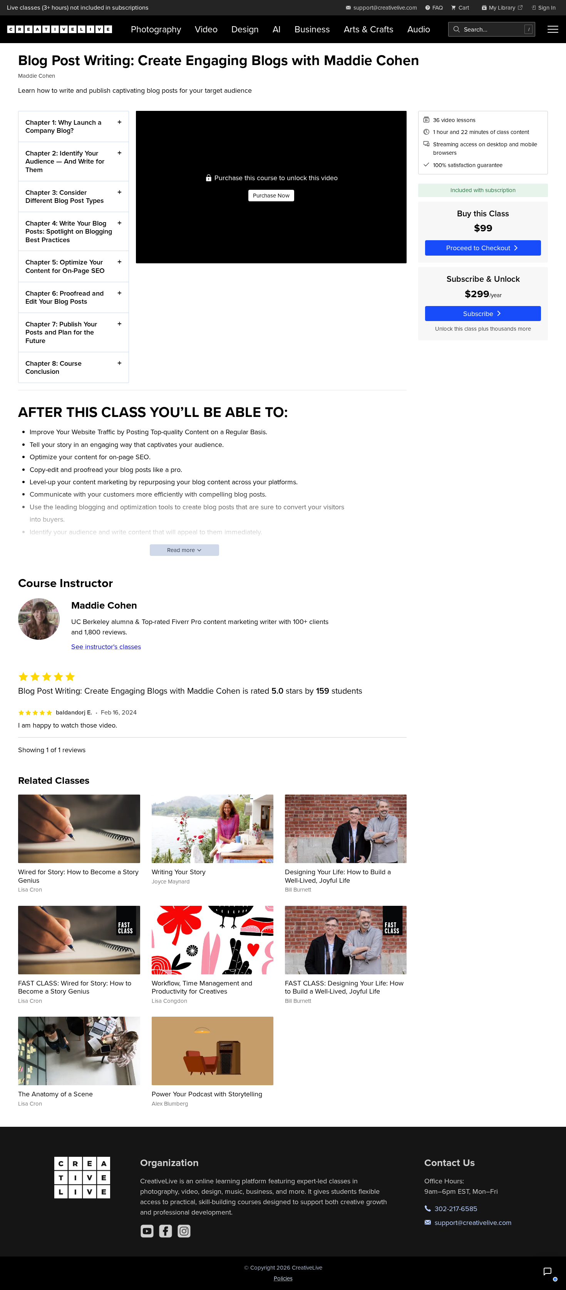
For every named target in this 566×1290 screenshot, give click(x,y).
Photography (156, 29)
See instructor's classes (106, 646)
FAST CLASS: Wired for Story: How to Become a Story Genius (74, 987)
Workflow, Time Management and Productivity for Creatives (202, 987)
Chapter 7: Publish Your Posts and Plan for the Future (61, 332)
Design (245, 29)
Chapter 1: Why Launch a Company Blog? (63, 126)
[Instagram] (184, 1231)
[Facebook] (165, 1231)
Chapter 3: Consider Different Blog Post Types (64, 196)
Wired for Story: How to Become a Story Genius (78, 876)
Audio (418, 29)
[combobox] (492, 29)
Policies (283, 1278)
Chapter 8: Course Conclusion (53, 367)
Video (206, 29)
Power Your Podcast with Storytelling (207, 1094)
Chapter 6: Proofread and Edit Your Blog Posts (64, 297)
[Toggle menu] (552, 29)
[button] (547, 1271)
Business (312, 29)
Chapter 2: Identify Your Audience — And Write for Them (64, 161)
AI (277, 29)
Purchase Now (271, 195)
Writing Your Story (179, 872)
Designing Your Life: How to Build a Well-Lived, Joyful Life (338, 876)
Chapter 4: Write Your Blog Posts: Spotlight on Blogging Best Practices (68, 231)
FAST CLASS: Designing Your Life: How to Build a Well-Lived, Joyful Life (344, 987)
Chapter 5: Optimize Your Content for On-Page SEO (65, 266)
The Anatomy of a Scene (55, 1094)
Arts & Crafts (369, 29)
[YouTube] (147, 1231)
